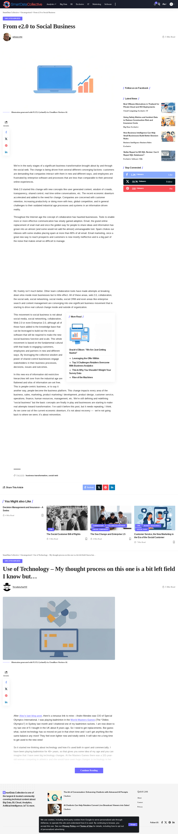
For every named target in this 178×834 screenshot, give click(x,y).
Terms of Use (86, 826)
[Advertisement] (64, 139)
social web (53, 475)
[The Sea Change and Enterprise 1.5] (110, 518)
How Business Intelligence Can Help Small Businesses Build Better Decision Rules (140, 136)
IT (147, 111)
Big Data (126, 127)
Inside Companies (100, 529)
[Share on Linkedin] (6, 152)
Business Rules (146, 142)
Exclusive (141, 111)
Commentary (98, 525)
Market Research (152, 525)
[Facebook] (149, 175)
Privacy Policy (69, 826)
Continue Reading (89, 770)
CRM (51, 529)
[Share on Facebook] (6, 132)
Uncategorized (12, 18)
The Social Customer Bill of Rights (63, 534)
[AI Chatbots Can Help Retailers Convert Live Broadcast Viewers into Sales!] (55, 809)
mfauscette (17, 37)
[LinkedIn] (173, 823)
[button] (132, 824)
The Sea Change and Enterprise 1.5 (107, 534)
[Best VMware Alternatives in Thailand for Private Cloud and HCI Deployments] (168, 108)
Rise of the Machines (82, 377)
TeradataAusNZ (20, 587)
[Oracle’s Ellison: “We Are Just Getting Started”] (90, 333)
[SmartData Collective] (22, 4)
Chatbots (67, 796)
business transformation (37, 475)
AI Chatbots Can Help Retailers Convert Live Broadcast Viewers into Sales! (97, 805)
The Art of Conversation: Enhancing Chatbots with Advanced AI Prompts (96, 792)
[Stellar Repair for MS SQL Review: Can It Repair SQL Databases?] (168, 156)
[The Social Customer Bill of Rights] (67, 518)
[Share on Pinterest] (6, 145)
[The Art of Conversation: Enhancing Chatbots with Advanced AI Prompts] (55, 796)
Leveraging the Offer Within (85, 358)
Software (135, 159)
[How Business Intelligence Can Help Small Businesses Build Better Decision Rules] (168, 136)
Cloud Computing (130, 111)
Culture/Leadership (116, 525)
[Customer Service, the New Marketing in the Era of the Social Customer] (154, 518)
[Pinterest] (149, 189)
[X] (149, 182)
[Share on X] (6, 139)
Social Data (142, 529)
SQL (141, 159)
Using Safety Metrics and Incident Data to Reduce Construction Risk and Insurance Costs (140, 120)
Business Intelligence (131, 142)
